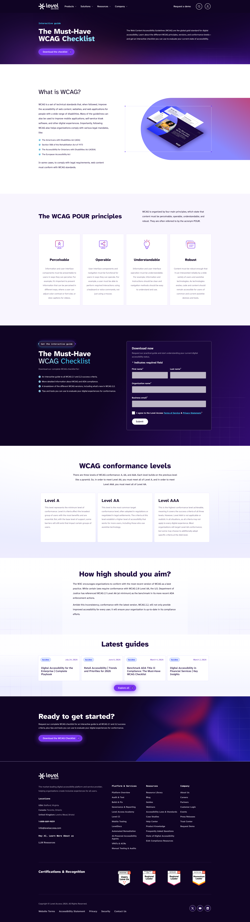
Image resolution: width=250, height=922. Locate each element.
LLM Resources (47, 842)
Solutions (85, 6)
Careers (184, 797)
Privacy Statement (192, 413)
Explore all (123, 687)
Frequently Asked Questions (160, 831)
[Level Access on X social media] (192, 908)
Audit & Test (118, 797)
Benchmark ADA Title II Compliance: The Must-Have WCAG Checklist (143, 671)
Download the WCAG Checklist (59, 738)
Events (183, 811)
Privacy (93, 911)
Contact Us (120, 911)
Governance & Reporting (124, 807)
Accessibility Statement (72, 911)
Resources (102, 6)
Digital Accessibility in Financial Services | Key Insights (184, 671)
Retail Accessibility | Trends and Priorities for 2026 (100, 669)
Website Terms (47, 911)
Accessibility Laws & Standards (161, 811)
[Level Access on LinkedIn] (208, 908)
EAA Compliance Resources (159, 840)
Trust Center (186, 821)
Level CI (116, 816)
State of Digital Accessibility (160, 836)
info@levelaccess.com (50, 828)
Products (69, 6)
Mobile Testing (119, 821)
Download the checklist (55, 51)
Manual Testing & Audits (124, 848)
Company (120, 6)
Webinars (150, 807)
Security (105, 911)
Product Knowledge (155, 826)
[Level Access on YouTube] (200, 908)
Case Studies (152, 816)
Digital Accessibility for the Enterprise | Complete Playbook (57, 671)
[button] (199, 6)
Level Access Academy (123, 811)
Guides (149, 802)
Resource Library (154, 792)
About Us (184, 792)
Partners (184, 802)
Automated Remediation (124, 831)
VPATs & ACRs (119, 843)
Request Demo (187, 826)
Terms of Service (172, 413)
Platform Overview (121, 792)
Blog (148, 797)
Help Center (152, 821)
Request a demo (182, 6)
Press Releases (187, 816)
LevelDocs (117, 826)
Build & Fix (117, 802)
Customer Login (188, 807)
